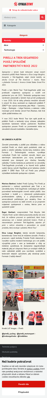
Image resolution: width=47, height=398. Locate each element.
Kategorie (11, 25)
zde (28, 377)
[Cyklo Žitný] (23, 4)
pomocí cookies (33, 368)
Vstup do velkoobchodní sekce (25, 10)
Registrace (6, 357)
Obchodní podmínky (9, 352)
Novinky (7, 40)
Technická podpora (9, 347)
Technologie (9, 50)
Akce (6, 45)
